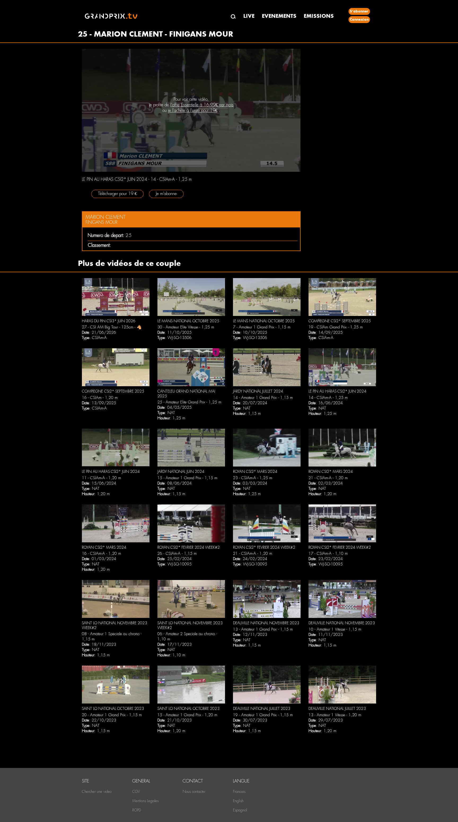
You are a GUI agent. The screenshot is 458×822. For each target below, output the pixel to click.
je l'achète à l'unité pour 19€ (192, 110)
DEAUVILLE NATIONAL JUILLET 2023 (261, 708)
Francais (239, 791)
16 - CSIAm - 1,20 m (100, 397)
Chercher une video (97, 791)
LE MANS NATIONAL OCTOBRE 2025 (188, 321)
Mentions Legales (145, 800)
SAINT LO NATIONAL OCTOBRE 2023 (113, 708)
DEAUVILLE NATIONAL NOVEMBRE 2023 (266, 623)
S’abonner (359, 11)
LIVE (248, 16)
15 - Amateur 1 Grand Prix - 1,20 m (187, 715)
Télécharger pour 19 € (117, 193)
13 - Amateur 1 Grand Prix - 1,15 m (263, 629)
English (238, 800)
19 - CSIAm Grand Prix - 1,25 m (336, 327)
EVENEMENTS (279, 16)
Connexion (359, 19)
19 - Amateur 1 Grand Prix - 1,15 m (263, 715)
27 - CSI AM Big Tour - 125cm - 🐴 (112, 327)
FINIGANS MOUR (101, 222)
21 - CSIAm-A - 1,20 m (328, 478)
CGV (136, 791)
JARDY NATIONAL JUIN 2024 (180, 471)
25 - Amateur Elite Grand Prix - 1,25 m (189, 402)
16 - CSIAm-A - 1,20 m (101, 553)
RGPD (136, 810)
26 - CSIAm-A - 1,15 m (177, 553)
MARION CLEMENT (106, 217)
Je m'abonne (166, 193)
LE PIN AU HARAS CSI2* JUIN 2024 (337, 391)
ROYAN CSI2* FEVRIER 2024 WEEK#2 (188, 547)
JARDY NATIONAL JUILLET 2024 (258, 391)
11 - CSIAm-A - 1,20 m (101, 478)
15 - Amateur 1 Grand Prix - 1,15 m (187, 478)
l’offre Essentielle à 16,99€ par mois (202, 105)
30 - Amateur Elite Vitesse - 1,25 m (185, 327)
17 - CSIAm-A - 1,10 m (328, 553)
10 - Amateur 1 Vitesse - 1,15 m (335, 629)
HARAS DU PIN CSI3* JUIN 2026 (108, 321)
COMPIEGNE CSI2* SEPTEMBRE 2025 (340, 321)
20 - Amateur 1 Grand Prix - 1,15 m (112, 715)
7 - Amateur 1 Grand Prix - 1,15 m (261, 327)
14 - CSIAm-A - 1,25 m (328, 397)
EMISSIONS (319, 16)
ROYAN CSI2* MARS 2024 (255, 471)
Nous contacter (194, 791)
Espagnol (240, 810)
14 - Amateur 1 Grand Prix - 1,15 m (263, 397)
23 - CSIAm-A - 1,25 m (252, 478)
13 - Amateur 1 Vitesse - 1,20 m (335, 715)
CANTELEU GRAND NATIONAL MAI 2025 (186, 393)
